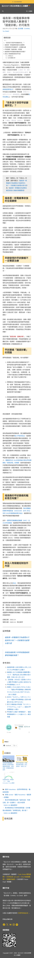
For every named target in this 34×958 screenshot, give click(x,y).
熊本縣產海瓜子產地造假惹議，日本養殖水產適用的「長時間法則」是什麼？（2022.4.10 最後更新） (16, 810)
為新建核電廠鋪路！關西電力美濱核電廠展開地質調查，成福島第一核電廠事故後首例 (8, 766)
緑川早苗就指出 (19, 436)
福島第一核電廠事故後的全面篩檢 (14, 45)
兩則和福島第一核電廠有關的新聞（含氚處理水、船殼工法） (21, 764)
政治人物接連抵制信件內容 (13, 53)
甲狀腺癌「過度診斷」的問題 (13, 49)
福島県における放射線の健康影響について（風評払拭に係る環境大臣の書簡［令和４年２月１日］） (19, 674)
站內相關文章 (11, 58)
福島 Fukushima (10, 789)
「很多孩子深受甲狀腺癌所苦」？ (14, 42)
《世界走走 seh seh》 (12, 877)
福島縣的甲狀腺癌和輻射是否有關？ (15, 51)
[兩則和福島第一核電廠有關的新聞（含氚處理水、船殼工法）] (22, 758)
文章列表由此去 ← (24, 913)
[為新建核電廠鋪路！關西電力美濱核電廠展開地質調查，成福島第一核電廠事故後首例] (8, 758)
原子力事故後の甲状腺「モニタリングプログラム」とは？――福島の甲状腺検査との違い (19, 707)
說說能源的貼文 (8, 89)
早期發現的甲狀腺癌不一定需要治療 (15, 47)
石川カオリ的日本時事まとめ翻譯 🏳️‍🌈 (16, 6)
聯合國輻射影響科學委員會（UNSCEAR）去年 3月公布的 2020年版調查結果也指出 (17, 511)
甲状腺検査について (13, 684)
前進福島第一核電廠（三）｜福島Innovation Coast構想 (8, 781)
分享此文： (11, 56)
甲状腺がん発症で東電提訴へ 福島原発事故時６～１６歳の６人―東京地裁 (19, 714)
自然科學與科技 (22, 789)
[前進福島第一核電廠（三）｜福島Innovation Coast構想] (8, 775)
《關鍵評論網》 (10, 879)
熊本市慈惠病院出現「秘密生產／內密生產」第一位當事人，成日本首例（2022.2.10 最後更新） (16, 802)
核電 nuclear (9, 795)
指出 (14, 583)
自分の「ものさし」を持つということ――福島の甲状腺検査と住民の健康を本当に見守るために (19, 699)
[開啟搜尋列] (3, 11)
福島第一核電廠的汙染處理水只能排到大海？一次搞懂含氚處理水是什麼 (16, 183)
